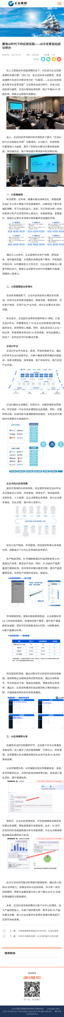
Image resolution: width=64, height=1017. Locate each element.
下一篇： (35, 936)
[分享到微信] (48, 59)
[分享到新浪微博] (59, 59)
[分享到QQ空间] (53, 59)
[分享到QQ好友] (43, 59)
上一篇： (35, 931)
